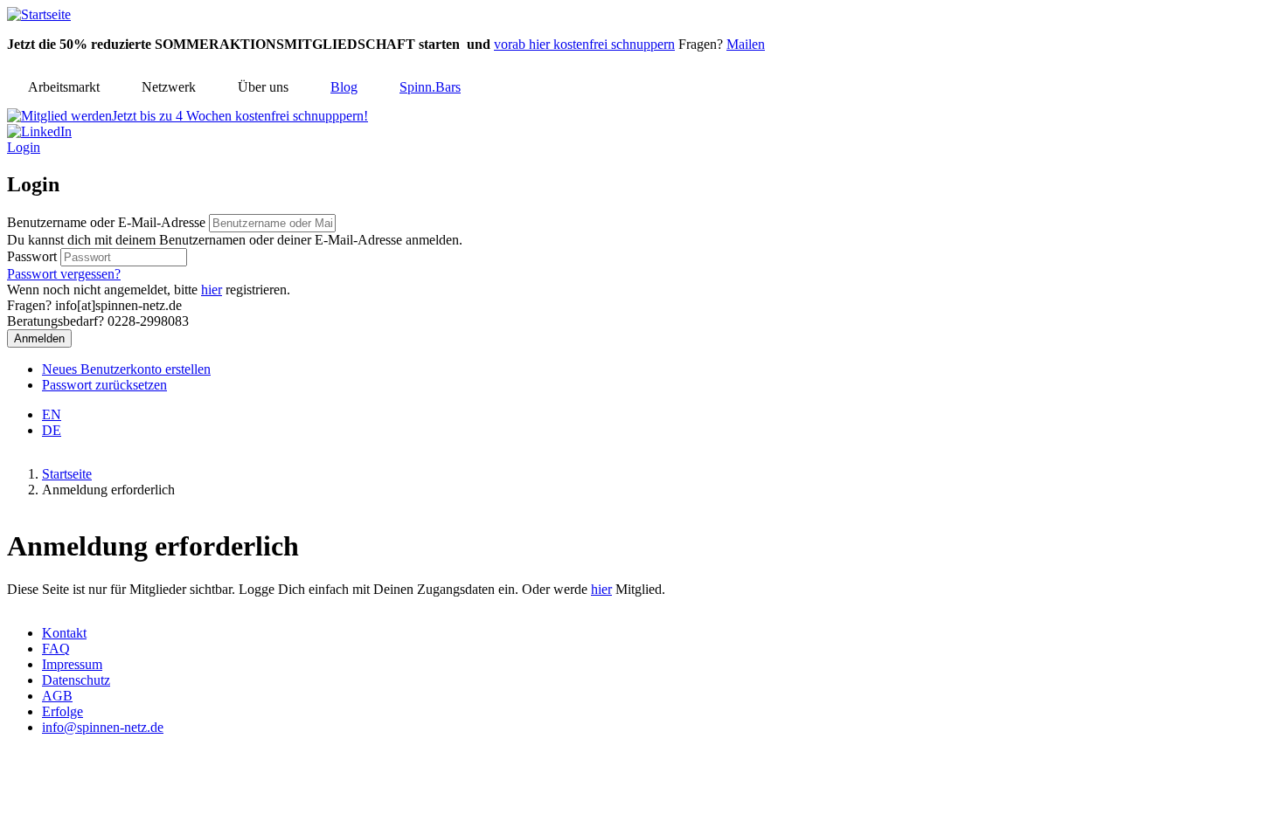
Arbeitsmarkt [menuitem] (64, 86)
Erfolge (62, 711)
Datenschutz (76, 680)
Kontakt (64, 632)
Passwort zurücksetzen (104, 384)
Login (23, 147)
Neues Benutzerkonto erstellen (126, 369)
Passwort (32, 256)
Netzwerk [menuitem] (169, 86)
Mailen (745, 44)
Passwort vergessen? (64, 273)
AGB (57, 695)
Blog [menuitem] (344, 86)
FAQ (56, 648)
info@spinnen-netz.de (102, 727)
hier (211, 289)
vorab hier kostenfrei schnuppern (584, 44)
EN (51, 414)
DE (51, 430)
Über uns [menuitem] (263, 86)
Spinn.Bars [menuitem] (430, 86)
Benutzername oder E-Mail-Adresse (106, 222)
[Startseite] (39, 14)
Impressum (72, 664)
